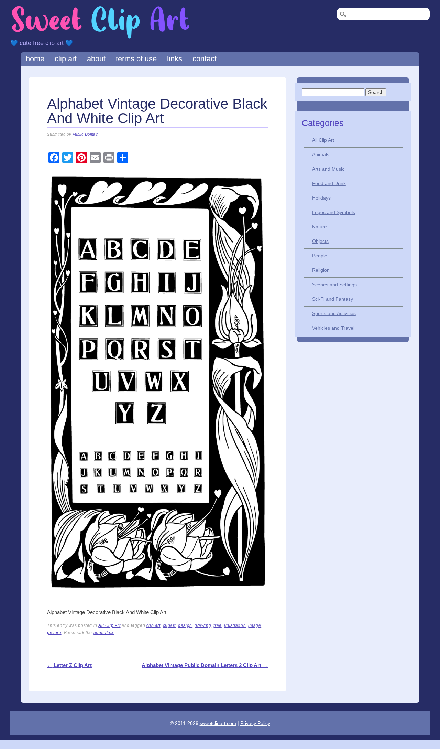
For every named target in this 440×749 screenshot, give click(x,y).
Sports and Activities (334, 313)
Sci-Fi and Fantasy (332, 299)
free (217, 625)
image (254, 625)
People (319, 255)
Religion (321, 270)
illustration (235, 625)
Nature (319, 226)
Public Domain (86, 134)
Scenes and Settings (334, 284)
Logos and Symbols (333, 212)
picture (54, 632)
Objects (320, 241)
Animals (320, 154)
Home (35, 58)
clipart (169, 625)
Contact (204, 58)
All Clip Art (109, 625)
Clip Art (66, 58)
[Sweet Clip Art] (100, 37)
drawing (203, 625)
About (96, 58)
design (185, 625)
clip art (153, 625)
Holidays (321, 198)
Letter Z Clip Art (69, 665)
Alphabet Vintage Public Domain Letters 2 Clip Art (205, 665)
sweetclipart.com (218, 723)
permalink (104, 632)
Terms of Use (136, 58)
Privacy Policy (255, 723)
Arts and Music (328, 169)
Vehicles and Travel (333, 328)
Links (174, 58)
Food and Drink (329, 183)
